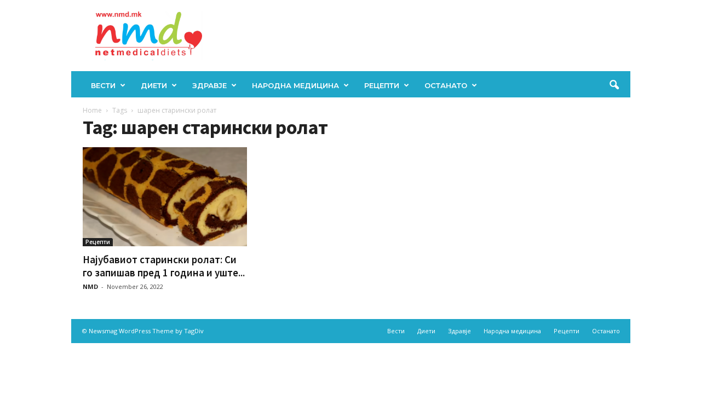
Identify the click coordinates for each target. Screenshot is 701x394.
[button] (614, 85)
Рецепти (381, 85)
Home (92, 110)
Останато (445, 85)
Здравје (209, 85)
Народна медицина (295, 85)
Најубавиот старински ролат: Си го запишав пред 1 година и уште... (164, 266)
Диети (154, 85)
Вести (103, 85)
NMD (90, 286)
